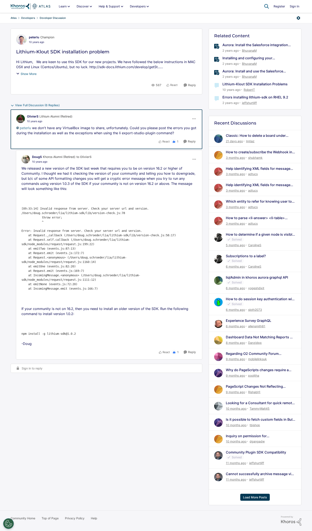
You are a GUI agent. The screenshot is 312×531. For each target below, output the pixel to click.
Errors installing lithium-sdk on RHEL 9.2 (255, 97)
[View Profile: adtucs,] (218, 171)
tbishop (255, 425)
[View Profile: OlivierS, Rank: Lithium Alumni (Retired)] (20, 119)
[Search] (266, 6)
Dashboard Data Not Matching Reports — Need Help (259, 337)
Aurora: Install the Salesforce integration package (255, 45)
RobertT (249, 89)
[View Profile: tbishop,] (218, 422)
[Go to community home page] (30, 6)
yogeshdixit (256, 288)
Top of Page (50, 518)
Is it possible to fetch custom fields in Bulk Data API (260, 419)
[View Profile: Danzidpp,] (218, 340)
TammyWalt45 (260, 408)
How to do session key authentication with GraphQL (260, 299)
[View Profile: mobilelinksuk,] (218, 357)
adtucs (253, 174)
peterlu (34, 37)
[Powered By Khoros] (291, 521)
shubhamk (255, 157)
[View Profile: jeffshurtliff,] (218, 455)
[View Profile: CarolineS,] (218, 237)
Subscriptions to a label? (246, 256)
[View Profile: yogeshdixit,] (218, 280)
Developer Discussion (53, 17)
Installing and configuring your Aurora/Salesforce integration (247, 58)
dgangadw (257, 441)
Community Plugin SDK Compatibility (256, 452)
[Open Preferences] (8, 523)
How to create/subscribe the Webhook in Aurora (259, 152)
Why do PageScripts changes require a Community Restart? (257, 370)
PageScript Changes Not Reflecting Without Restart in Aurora (254, 386)
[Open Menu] (298, 18)
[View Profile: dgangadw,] (218, 439)
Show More (29, 74)
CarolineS (254, 245)
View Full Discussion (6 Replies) (37, 105)
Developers (28, 17)
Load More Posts (255, 497)
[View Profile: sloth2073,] (218, 302)
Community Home (23, 518)
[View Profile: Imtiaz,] (218, 138)
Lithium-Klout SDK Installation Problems (255, 84)
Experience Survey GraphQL (248, 320)
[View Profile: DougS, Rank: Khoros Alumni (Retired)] (25, 159)
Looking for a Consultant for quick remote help (260, 403)
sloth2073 (255, 309)
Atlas (14, 17)
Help (94, 518)
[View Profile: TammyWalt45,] (218, 406)
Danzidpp (255, 342)
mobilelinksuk (257, 359)
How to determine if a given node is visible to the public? (260, 234)
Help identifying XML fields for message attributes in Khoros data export (258, 168)
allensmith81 (256, 326)
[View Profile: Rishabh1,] (218, 389)
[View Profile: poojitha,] (218, 373)
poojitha (253, 375)
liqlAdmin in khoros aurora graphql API (257, 277)
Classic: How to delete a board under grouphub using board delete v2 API (256, 135)
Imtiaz (250, 141)
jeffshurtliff (249, 103)
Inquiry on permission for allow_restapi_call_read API (248, 436)
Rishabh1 (254, 392)
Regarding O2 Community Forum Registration (252, 353)
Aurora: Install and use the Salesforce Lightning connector (252, 71)
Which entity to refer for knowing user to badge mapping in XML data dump (259, 201)
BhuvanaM (249, 50)
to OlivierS (83, 157)
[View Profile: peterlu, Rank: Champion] (21, 39)
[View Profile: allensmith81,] (218, 323)
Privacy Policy (74, 518)
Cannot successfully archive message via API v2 (259, 474)
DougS (37, 157)
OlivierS (32, 116)
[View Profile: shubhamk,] (218, 155)
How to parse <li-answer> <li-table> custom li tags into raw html (255, 218)
